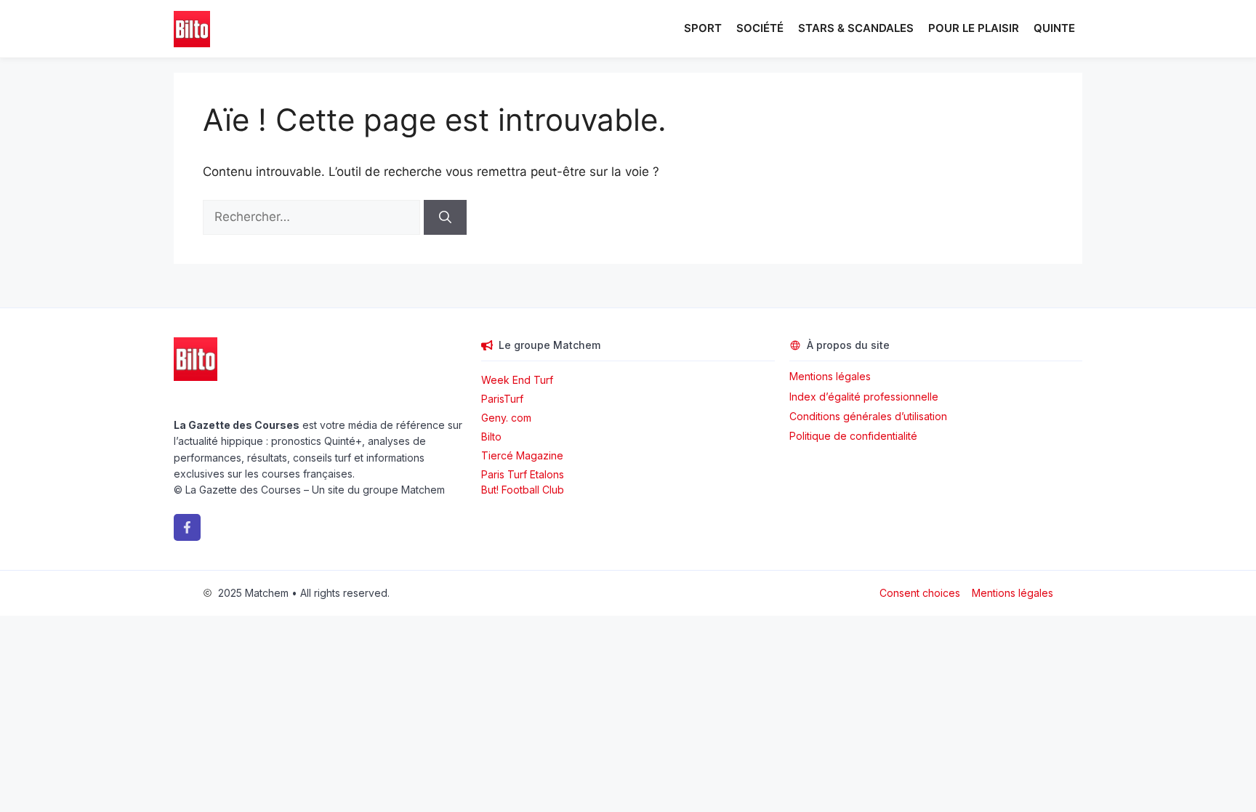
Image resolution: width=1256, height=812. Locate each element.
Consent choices (919, 593)
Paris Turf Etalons (522, 474)
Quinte (1054, 28)
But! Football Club (522, 489)
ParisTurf (502, 399)
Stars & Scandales (856, 28)
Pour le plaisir (973, 28)
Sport (703, 28)
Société (760, 28)
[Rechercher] (445, 217)
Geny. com (506, 417)
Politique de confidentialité (853, 436)
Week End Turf (517, 380)
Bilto (491, 436)
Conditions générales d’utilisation (868, 416)
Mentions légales (830, 376)
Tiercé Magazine (522, 455)
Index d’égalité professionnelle (865, 396)
